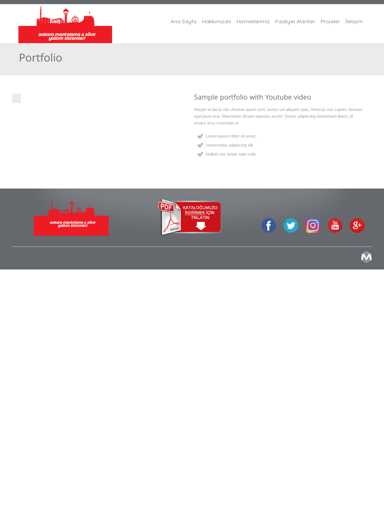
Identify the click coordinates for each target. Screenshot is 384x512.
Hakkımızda (216, 21)
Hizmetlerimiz (253, 21)
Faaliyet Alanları (295, 21)
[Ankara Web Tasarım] (366, 261)
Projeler (330, 21)
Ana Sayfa (183, 21)
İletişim (354, 21)
